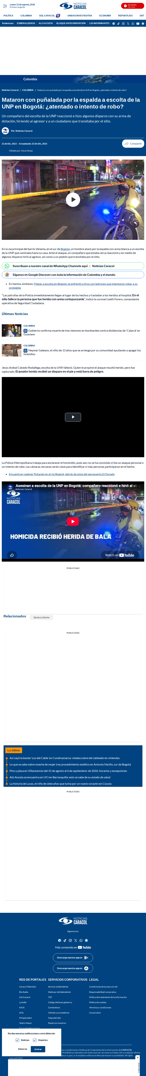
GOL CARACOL (47, 15)
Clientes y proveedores (58, 1012)
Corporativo (95, 1012)
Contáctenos (54, 1007)
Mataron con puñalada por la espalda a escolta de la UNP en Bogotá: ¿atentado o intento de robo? (82, 90)
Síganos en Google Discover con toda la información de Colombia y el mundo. (64, 274)
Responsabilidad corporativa (102, 992)
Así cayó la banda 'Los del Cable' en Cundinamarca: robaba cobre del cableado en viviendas (65, 758)
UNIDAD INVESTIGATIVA (79, 15)
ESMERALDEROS (26, 23)
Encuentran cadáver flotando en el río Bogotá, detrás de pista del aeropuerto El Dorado (62, 474)
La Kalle (22, 1002)
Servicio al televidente (58, 986)
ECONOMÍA (105, 15)
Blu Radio (23, 992)
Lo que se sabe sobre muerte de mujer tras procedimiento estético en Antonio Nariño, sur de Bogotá (70, 764)
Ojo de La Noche (41, 617)
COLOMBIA (26, 15)
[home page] (73, 5)
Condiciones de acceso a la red (103, 986)
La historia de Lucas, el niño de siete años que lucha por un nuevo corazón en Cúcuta (60, 783)
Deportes (43, 1040)
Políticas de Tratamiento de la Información (98, 1050)
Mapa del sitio (54, 1017)
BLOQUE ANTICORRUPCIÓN (71, 23)
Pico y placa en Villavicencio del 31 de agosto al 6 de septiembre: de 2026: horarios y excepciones (68, 770)
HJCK (22, 1007)
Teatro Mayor (25, 1023)
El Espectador (25, 1017)
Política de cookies (97, 1002)
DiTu (21, 1012)
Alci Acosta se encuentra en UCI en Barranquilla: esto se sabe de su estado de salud (60, 777)
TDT (50, 997)
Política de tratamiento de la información (108, 997)
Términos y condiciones (100, 1007)
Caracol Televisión (27, 986)
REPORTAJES (125, 15)
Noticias (25, 1040)
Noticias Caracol (10, 90)
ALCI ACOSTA (46, 23)
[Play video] (73, 200)
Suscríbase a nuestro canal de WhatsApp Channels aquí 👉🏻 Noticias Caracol (63, 266)
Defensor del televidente (59, 992)
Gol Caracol (24, 997)
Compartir (133, 144)
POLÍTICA (8, 15)
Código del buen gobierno (60, 1002)
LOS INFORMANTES (99, 23)
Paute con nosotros (57, 1023)
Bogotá (65, 249)
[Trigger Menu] (5, 6)
